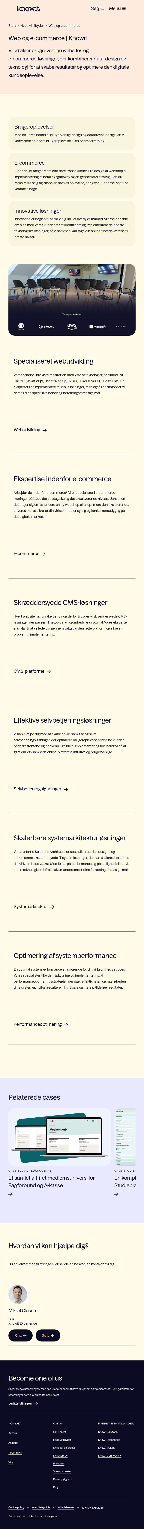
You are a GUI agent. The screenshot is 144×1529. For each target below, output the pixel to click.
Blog (55, 1487)
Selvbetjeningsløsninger (38, 788)
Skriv (45, 1335)
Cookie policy (16, 1507)
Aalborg (13, 1442)
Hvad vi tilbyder (32, 26)
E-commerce (26, 553)
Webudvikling (27, 429)
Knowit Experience (109, 1439)
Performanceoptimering (38, 1024)
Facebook (14, 1516)
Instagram (51, 1516)
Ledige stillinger (20, 1403)
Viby (11, 1462)
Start (12, 26)
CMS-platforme (29, 671)
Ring (18, 1335)
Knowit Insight (106, 1447)
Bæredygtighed (62, 1479)
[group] (97, 8)
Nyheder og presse (64, 1447)
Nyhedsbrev (60, 1455)
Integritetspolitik (41, 1507)
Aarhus (12, 1433)
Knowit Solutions (108, 1431)
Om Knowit (59, 1431)
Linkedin (33, 1516)
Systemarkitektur (31, 906)
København (15, 1452)
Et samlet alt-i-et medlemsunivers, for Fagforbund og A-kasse (51, 1181)
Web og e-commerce (64, 26)
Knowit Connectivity (110, 1455)
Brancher (58, 1463)
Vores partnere (62, 1471)
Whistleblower (66, 1507)
